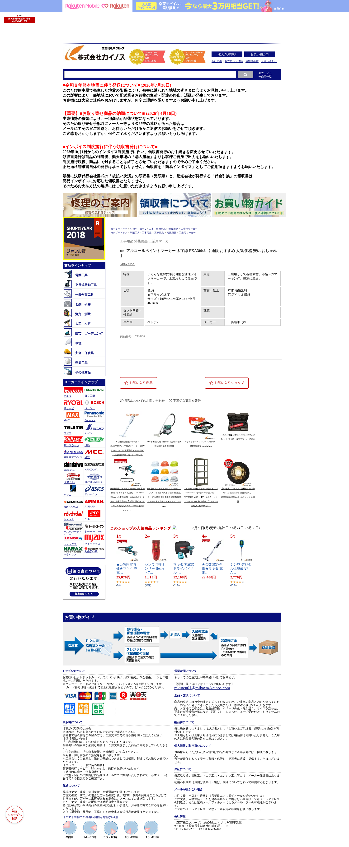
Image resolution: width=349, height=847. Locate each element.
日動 (87, 445)
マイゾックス (92, 543)
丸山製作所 (91, 551)
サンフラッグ (71, 445)
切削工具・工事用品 (140, 232)
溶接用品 (173, 229)
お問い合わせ (269, 61)
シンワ (88, 432)
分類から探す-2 (138, 229)
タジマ (67, 433)
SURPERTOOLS (73, 457)
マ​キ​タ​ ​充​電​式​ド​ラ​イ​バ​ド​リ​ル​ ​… (183, 568)
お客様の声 (252, 61)
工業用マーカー (189, 229)
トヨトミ (69, 519)
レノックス (70, 544)
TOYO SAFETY (94, 481)
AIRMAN (90, 506)
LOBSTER (69, 482)
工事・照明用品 (157, 229)
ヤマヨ (67, 494)
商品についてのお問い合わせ (145, 400)
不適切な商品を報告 (187, 400)
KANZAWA (91, 469)
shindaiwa (69, 469)
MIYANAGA (71, 506)
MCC (87, 457)
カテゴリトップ (119, 229)
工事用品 (159, 232)
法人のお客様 (227, 54)
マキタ (67, 396)
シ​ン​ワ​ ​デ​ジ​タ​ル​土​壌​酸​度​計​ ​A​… (240, 568)
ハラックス (70, 554)
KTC (87, 518)
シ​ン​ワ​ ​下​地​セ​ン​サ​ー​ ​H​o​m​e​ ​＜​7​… (155, 568)
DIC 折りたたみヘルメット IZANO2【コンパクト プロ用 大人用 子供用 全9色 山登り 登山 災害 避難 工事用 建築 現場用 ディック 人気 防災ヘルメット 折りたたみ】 (164, 497)
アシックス (91, 494)
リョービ (69, 408)
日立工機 (90, 395)
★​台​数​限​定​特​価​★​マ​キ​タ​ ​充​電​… (126, 568)
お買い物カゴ (259, 54)
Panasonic (90, 420)
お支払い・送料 (234, 61)
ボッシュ (90, 408)
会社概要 (217, 61)
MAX (67, 420)
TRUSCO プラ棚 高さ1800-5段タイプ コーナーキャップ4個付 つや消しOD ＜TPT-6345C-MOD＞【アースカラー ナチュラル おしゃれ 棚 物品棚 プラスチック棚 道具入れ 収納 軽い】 (201, 497)
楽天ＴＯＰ (265, 72)
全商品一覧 (265, 76)
